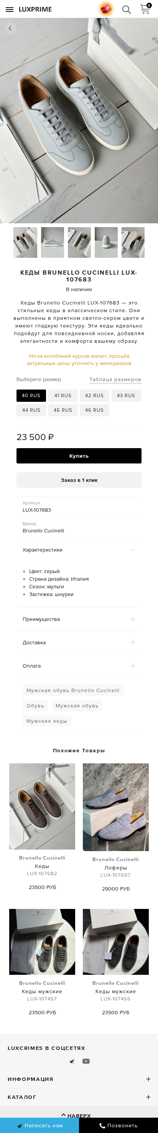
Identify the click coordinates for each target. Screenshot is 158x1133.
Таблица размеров (115, 379)
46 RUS (94, 410)
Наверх (79, 1116)
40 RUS (31, 395)
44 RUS (31, 410)
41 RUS (63, 395)
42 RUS (94, 395)
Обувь (35, 705)
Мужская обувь (77, 705)
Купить (79, 456)
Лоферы (115, 867)
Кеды (42, 865)
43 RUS (126, 395)
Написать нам (43, 1125)
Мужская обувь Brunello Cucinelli (73, 690)
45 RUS (63, 410)
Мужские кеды (46, 721)
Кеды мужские (42, 991)
